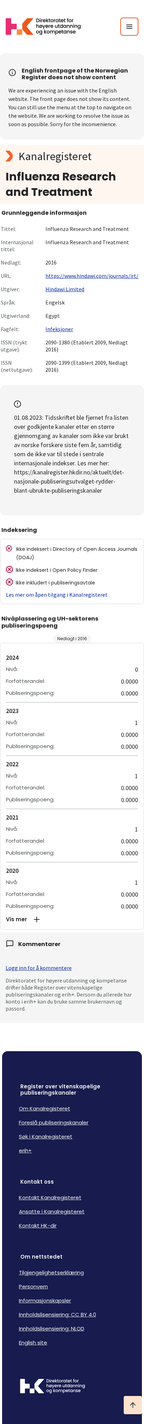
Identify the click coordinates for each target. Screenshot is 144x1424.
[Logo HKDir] (72, 1387)
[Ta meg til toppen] (133, 1405)
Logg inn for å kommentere (39, 967)
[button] (72, 919)
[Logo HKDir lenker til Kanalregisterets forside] (47, 27)
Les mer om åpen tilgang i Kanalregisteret (57, 594)
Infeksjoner (59, 329)
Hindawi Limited (64, 289)
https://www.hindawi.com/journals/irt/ (91, 275)
